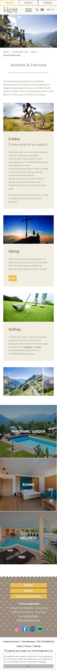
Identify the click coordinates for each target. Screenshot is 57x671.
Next (51, 381)
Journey (28, 585)
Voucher (9, 2)
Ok (28, 666)
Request (29, 2)
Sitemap (37, 646)
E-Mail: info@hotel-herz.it (28, 620)
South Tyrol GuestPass (28, 596)
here (44, 661)
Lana (39, 347)
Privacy (28, 646)
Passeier (28, 347)
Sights (34, 52)
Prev (5, 381)
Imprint (20, 646)
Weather (28, 590)
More (12, 278)
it (53, 9)
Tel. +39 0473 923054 (28, 616)
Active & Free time (11, 55)
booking (48, 2)
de (48, 9)
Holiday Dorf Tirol (20, 52)
